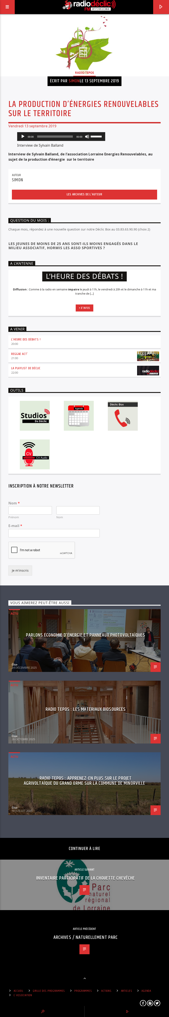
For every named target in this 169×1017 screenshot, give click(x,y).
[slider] (97, 136)
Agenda (146, 990)
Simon (74, 81)
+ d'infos (84, 308)
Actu (14, 614)
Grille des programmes (49, 990)
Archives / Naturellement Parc (85, 937)
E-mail (15, 526)
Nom (14, 503)
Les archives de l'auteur (84, 194)
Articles (126, 990)
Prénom (13, 517)
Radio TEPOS (84, 73)
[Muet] (87, 136)
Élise (14, 664)
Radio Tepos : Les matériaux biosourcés (86, 709)
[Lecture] (23, 136)
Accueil (18, 990)
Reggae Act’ (19, 354)
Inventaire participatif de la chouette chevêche (85, 878)
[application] (61, 136)
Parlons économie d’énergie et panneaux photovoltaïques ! (85, 637)
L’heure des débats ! (25, 339)
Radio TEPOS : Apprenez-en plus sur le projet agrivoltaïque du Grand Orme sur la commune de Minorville (84, 780)
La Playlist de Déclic (25, 368)
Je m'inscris (20, 570)
